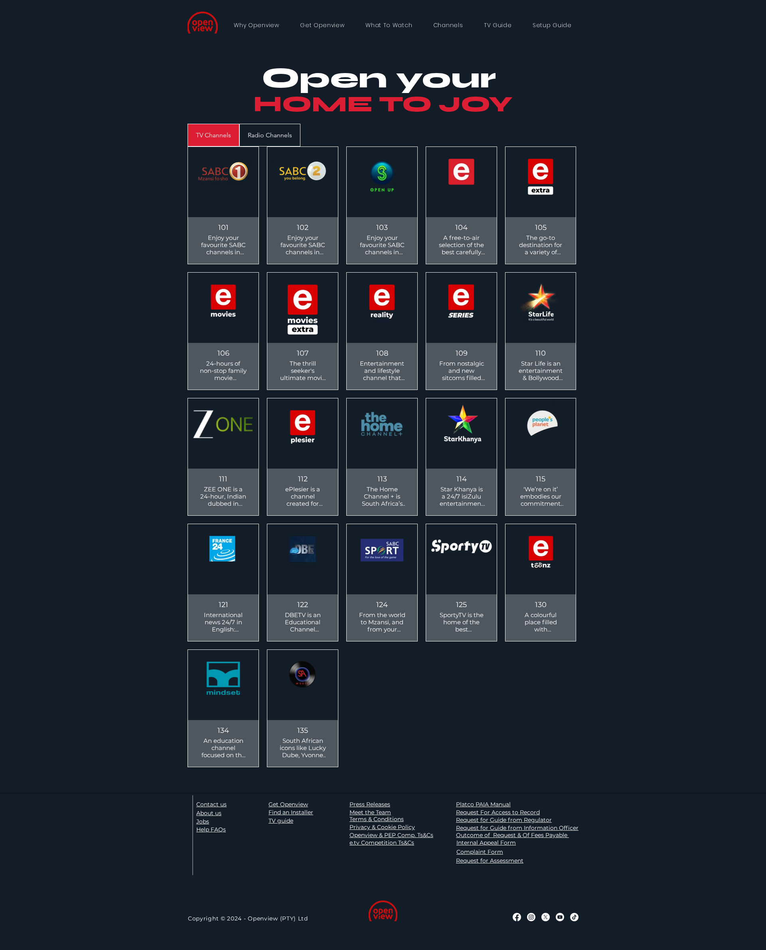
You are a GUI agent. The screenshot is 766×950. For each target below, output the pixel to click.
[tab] (213, 135)
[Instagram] (531, 917)
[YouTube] (560, 917)
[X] (545, 917)
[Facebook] (517, 917)
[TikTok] (574, 917)
